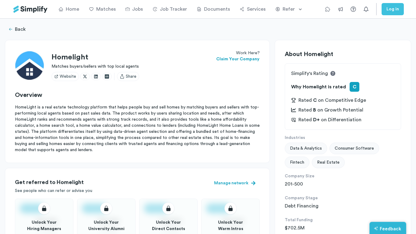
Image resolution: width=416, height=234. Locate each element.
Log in (392, 9)
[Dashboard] (30, 9)
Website (68, 76)
